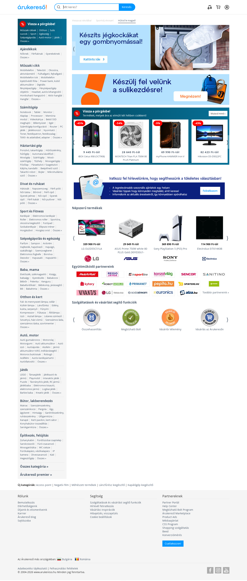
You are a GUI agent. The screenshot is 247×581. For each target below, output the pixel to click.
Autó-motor (45, 37)
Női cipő (42, 195)
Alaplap (24, 115)
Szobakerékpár (28, 226)
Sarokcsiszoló (27, 443)
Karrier (22, 513)
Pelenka (34, 281)
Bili (21, 288)
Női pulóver (48, 199)
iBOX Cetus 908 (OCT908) (91, 154)
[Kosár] (218, 7)
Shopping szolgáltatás (175, 527)
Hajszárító (51, 257)
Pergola (42, 409)
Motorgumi (26, 343)
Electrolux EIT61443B (209, 246)
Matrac (24, 405)
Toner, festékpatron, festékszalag (37, 133)
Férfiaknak (37, 53)
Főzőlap (24, 164)
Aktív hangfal (55, 95)
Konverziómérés (172, 535)
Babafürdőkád (27, 285)
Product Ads (169, 517)
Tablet (37, 112)
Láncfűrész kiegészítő (112, 485)
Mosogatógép (52, 161)
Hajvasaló (37, 257)
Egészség (44, 33)
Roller (23, 219)
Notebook (25, 112)
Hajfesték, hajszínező (31, 247)
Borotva (48, 254)
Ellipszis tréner (46, 226)
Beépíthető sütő (49, 168)
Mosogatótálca (28, 447)
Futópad (47, 223)
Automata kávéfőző (42, 153)
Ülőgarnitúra (45, 416)
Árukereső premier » (36, 475)
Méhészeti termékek (84, 485)
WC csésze (44, 447)
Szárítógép (38, 157)
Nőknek (24, 53)
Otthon (43, 30)
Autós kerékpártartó (43, 358)
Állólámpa (54, 312)
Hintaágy (37, 412)
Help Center (169, 506)
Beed (165, 531)
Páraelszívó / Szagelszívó (44, 164)
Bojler (41, 172)
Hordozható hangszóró (32, 95)
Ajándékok (28, 49)
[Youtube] (226, 569)
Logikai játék (49, 389)
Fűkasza (41, 312)
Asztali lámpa (34, 316)
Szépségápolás (28, 37)
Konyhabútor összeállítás (33, 423)
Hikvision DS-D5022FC (209, 154)
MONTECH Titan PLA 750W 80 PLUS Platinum (131, 155)
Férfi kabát (33, 199)
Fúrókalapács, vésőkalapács (35, 451)
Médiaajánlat (170, 520)
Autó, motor (29, 335)
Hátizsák (24, 188)
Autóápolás (33, 347)
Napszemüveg (40, 188)
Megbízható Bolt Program (177, 509)
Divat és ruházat (32, 184)
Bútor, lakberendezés (36, 401)
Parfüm (24, 243)
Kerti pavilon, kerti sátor (44, 420)
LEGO (23, 374)
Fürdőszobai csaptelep (49, 440)
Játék (57, 37)
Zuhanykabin (27, 440)
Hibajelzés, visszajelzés (104, 513)
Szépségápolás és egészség (40, 238)
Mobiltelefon (27, 70)
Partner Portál (170, 502)
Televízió (41, 70)
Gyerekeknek (53, 53)
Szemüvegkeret (43, 250)
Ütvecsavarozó (39, 454)
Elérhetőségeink (27, 506)
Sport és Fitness (32, 211)
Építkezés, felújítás (34, 435)
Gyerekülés (38, 277)
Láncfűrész (43, 305)
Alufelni (46, 347)
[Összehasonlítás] (209, 7)
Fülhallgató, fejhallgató (50, 73)
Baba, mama (29, 270)
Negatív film (61, 485)
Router (53, 126)
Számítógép (29, 107)
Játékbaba (25, 385)
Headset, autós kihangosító (46, 91)
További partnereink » (214, 292)
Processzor (37, 115)
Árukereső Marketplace (176, 513)
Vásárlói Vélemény (170, 329)
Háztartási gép (31, 146)
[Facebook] (210, 569)
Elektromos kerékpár (44, 215)
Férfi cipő (49, 192)
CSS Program (170, 524)
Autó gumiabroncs (30, 339)
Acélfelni (24, 358)
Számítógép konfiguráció (33, 126)
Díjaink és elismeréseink (32, 509)
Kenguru (46, 281)
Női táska (25, 192)
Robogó (48, 354)
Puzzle (23, 381)
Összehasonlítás (91, 329)
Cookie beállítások (101, 517)
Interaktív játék (51, 378)
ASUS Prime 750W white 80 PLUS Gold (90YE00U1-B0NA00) (131, 248)
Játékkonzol (34, 130)
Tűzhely (38, 161)
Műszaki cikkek (28, 30)
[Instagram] (218, 569)
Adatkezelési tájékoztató (32, 568)
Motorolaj (48, 339)
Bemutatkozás (26, 502)
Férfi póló (55, 188)
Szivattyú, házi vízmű (31, 319)
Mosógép (25, 157)
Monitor (47, 112)
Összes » (24, 41)
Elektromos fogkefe (30, 254)
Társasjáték (35, 374)
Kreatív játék (42, 392)
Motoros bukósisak (30, 354)
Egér (51, 123)
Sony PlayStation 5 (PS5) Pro (170, 246)
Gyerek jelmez (27, 195)
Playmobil (34, 378)
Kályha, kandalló (29, 168)
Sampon (35, 243)
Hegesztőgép (27, 458)
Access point (43, 485)
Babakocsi (52, 277)
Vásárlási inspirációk (102, 509)
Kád (52, 454)
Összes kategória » (34, 466)
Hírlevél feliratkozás (102, 506)
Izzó (22, 316)
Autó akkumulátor (45, 343)
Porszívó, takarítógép (31, 150)
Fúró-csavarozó (45, 443)
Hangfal (24, 99)
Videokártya (36, 119)
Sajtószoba (24, 520)
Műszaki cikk (30, 65)
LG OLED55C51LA (91, 246)
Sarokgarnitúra (28, 427)
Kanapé (24, 420)
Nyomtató (49, 130)
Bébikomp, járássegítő (50, 285)
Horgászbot (26, 230)
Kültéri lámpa (27, 305)
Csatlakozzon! (173, 543)
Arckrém (47, 243)
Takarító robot (27, 172)
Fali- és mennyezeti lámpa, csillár (37, 301)
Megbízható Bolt (131, 329)
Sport (33, 33)
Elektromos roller (38, 219)
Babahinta (31, 288)
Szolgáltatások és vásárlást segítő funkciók (115, 502)
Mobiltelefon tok (29, 77)
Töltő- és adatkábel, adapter (35, 137)
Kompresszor (27, 312)
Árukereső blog (27, 517)
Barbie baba (26, 392)
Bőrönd (37, 192)
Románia (85, 559)
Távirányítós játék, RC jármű (44, 381)
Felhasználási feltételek (64, 568)
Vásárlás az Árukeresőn (209, 329)
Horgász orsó (43, 230)
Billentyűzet (39, 123)
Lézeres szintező (53, 316)
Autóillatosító (27, 361)
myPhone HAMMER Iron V (170, 154)
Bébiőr (23, 281)
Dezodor (24, 257)
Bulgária (67, 559)
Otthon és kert (31, 297)
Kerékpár (25, 215)
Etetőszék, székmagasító (33, 274)
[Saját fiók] (227, 7)
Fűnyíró (44, 309)
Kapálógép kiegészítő (140, 485)
